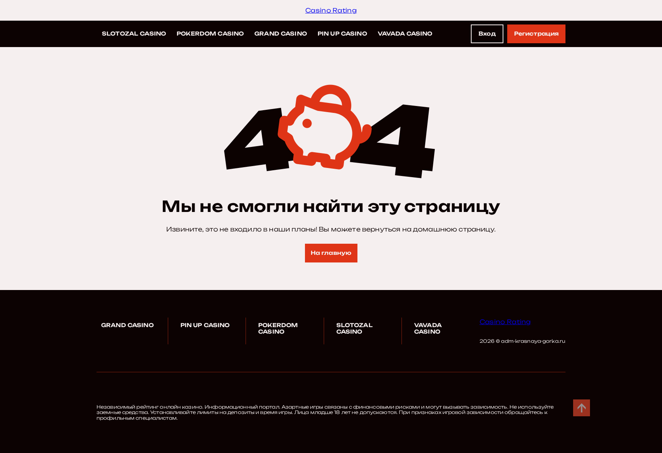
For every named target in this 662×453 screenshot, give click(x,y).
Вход (487, 33)
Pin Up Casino (342, 33)
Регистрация (536, 33)
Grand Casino (280, 33)
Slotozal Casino (134, 33)
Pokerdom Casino (210, 33)
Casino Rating (331, 10)
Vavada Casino (405, 33)
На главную (331, 252)
